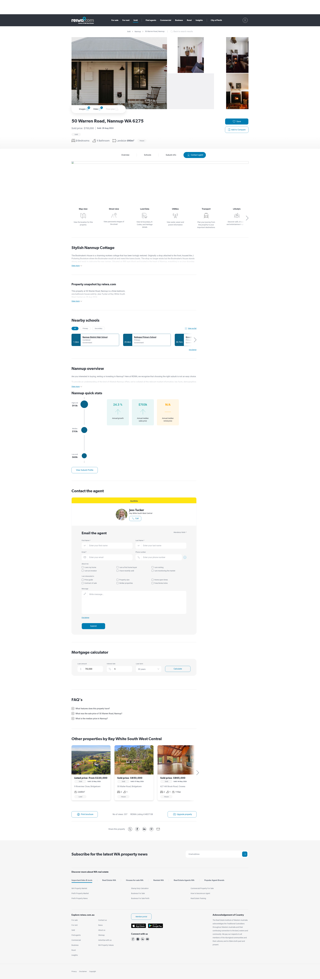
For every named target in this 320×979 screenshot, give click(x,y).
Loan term (139, 664)
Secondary (98, 328)
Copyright (92, 971)
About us (101, 930)
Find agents (151, 20)
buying (93, 376)
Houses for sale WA (134, 880)
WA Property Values (106, 945)
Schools (147, 155)
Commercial (165, 20)
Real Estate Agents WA (184, 880)
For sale (114, 20)
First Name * (86, 540)
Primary (85, 328)
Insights (199, 20)
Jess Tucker (136, 510)
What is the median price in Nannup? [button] (92, 718)
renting (100, 376)
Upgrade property (184, 814)
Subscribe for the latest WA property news (110, 854)
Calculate (178, 669)
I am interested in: (88, 576)
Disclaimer (83, 971)
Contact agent (197, 155)
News (100, 925)
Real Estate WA (109, 880)
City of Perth (216, 20)
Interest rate (111, 664)
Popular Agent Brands (214, 880)
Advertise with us (105, 940)
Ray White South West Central (140, 513)
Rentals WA (158, 880)
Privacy (74, 971)
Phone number (141, 552)
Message (85, 589)
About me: (85, 564)
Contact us (102, 920)
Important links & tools (82, 880)
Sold (136, 20)
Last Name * (140, 540)
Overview (125, 155)
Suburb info (171, 155)
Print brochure (87, 814)
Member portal (141, 917)
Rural (189, 20)
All (75, 328)
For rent (126, 20)
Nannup (138, 31)
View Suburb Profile (84, 470)
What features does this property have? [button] (93, 708)
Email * (84, 552)
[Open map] (160, 180)
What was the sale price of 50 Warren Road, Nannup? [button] (99, 713)
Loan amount (82, 664)
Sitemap (101, 935)
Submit (93, 626)
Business (179, 20)
